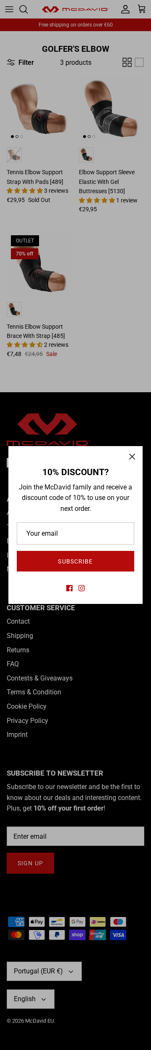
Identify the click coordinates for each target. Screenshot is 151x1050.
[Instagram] (81, 588)
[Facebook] (69, 588)
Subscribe (75, 561)
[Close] (132, 456)
